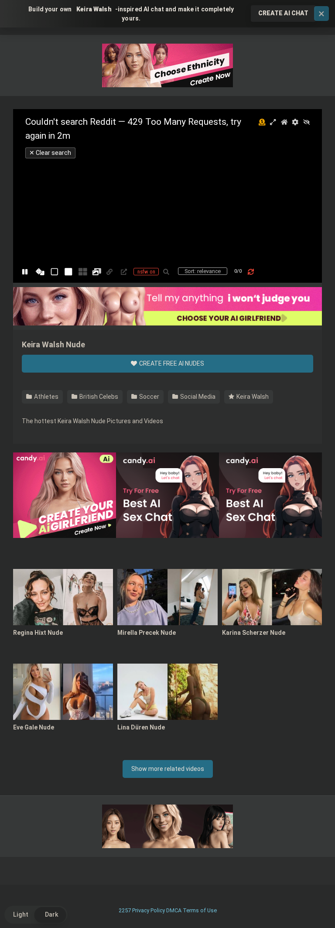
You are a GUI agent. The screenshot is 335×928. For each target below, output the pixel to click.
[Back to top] (306, 902)
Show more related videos (167, 768)
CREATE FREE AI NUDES (171, 363)
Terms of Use (200, 910)
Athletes (45, 396)
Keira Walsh (252, 396)
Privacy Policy (148, 910)
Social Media (197, 396)
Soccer (148, 396)
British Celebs (98, 396)
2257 (125, 910)
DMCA (173, 910)
